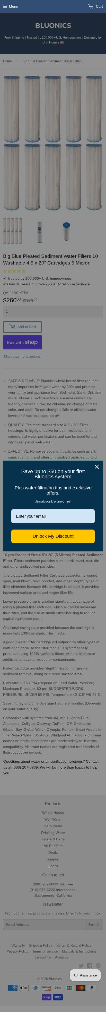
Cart (99, 6)
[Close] (97, 467)
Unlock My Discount (53, 536)
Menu (13, 6)
